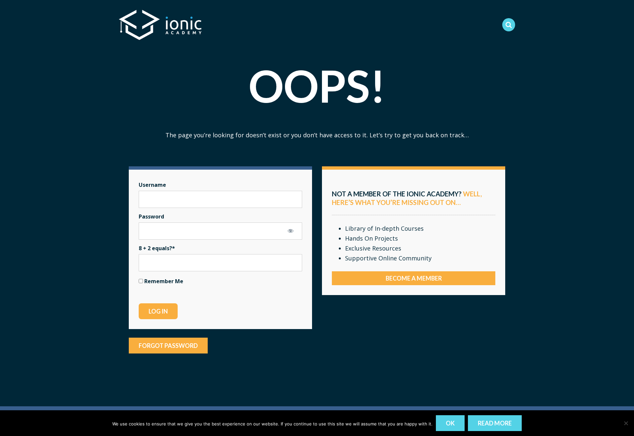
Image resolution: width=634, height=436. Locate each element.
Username (152, 184)
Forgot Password (168, 345)
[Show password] (290, 231)
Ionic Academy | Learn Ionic (160, 24)
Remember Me (163, 281)
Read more (495, 423)
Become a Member (414, 278)
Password (151, 216)
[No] (625, 423)
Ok (450, 423)
